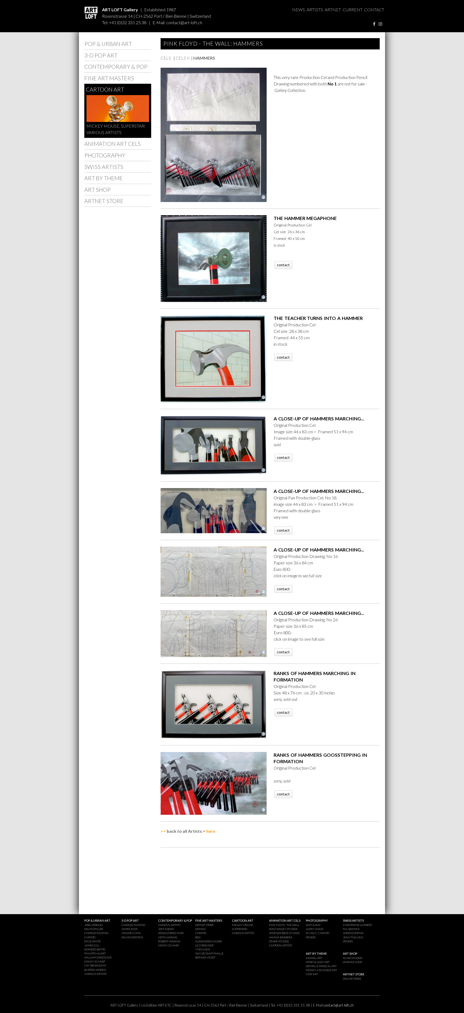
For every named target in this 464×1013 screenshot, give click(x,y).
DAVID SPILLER (93, 929)
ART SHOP (97, 189)
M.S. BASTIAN (351, 929)
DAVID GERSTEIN (132, 937)
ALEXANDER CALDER (208, 941)
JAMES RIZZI (129, 929)
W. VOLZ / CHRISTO (317, 933)
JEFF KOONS (166, 929)
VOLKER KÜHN (131, 933)
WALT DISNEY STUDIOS (283, 929)
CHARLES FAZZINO (96, 933)
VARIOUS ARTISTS (104, 132)
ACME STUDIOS (352, 958)
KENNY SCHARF (94, 961)
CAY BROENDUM (95, 965)
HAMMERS (204, 57)
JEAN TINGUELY (353, 937)
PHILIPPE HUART (95, 953)
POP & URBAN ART (108, 43)
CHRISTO (89, 937)
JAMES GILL (91, 945)
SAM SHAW (313, 925)
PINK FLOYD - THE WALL (284, 925)
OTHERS (311, 937)
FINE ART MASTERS (109, 78)
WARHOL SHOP (352, 962)
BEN (198, 937)
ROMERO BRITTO (94, 949)
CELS (166, 57)
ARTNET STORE (104, 200)
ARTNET (333, 9)
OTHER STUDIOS (279, 941)
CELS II (183, 57)
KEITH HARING (167, 937)
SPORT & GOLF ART (317, 962)
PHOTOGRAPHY (104, 155)
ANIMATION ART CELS (112, 143)
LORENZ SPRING (353, 933)
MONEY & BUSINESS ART (321, 970)
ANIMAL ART (314, 958)
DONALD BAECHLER (171, 933)
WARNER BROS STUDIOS (284, 933)
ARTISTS (315, 9)
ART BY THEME (103, 178)
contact (283, 265)
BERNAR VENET (205, 957)
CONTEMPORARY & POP (115, 66)
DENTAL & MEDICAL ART (321, 966)
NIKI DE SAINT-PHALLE (209, 953)
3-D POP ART (100, 55)
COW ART (312, 974)
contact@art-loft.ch (184, 22)
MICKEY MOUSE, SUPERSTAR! (116, 125)
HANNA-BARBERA (280, 937)
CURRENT (353, 9)
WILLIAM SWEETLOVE (98, 957)
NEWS (298, 9)
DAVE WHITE (92, 941)
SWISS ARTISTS (103, 166)
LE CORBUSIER (204, 945)
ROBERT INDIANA (169, 941)
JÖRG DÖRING (93, 925)
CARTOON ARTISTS (280, 945)
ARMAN (200, 929)
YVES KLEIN (202, 949)
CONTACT (374, 9)
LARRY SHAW (314, 929)
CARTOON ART (105, 89)
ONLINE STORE (352, 978)
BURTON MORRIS (95, 969)
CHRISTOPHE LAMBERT (357, 925)
